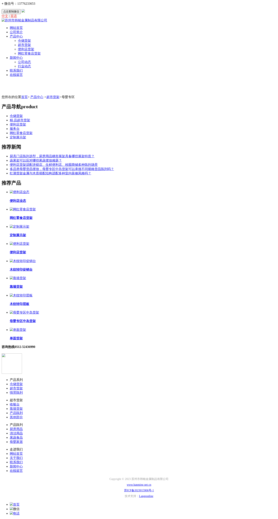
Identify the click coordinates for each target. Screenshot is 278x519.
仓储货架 (24, 40)
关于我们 (16, 458)
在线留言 (16, 74)
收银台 (15, 404)
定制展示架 (18, 137)
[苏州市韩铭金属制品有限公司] (24, 20)
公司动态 (24, 62)
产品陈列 (16, 413)
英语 (13, 16)
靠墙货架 (16, 408)
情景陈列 (16, 392)
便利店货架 (26, 49)
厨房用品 (16, 429)
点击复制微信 (11, 11)
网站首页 (16, 28)
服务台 (15, 128)
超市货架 (24, 45)
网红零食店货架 (29, 53)
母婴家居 (16, 442)
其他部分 (16, 417)
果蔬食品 (16, 437)
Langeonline (146, 496)
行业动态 (24, 66)
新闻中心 (16, 57)
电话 (16, 513)
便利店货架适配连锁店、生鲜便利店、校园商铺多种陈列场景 (54, 164)
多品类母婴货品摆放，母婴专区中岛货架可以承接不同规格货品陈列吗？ (62, 169)
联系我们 (16, 70)
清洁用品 (16, 433)
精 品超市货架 (20, 120)
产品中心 (16, 36)
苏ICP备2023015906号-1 (139, 490)
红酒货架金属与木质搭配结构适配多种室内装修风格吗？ (50, 173)
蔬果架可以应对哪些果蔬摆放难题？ (36, 160)
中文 (5, 16)
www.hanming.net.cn (139, 484)
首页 (24, 97)
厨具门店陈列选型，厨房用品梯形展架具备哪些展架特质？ (52, 156)
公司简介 (16, 32)
